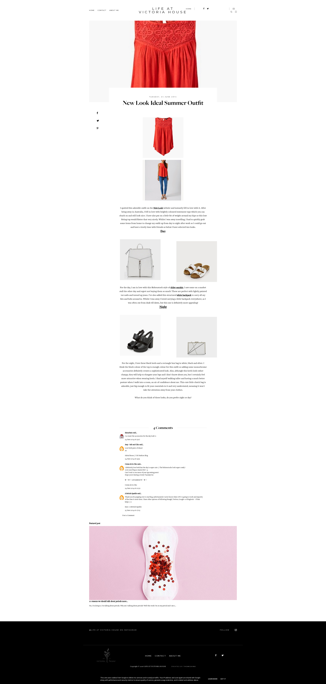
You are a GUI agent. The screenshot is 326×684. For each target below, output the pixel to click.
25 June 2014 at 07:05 (132, 510)
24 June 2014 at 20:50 (132, 488)
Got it (223, 679)
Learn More (213, 679)
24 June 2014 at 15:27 (132, 440)
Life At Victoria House (163, 10)
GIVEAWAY (136, 480)
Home (91, 10)
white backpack (184, 295)
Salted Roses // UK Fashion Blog (136, 456)
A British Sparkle (131, 494)
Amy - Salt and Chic (132, 445)
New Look (158, 208)
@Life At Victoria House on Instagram (113, 630)
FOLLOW (225, 630)
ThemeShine (190, 666)
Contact (102, 10)
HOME (188, 9)
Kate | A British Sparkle (133, 507)
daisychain (129, 433)
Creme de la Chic (131, 464)
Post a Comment (128, 515)
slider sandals (177, 288)
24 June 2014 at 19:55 (132, 459)
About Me (114, 10)
